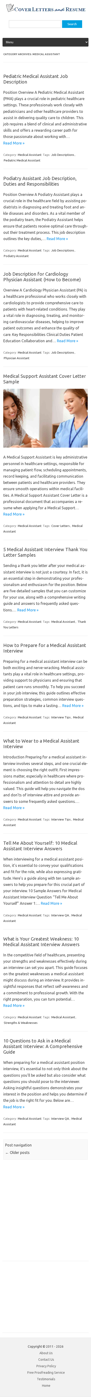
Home (46, 1385)
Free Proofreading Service (46, 1372)
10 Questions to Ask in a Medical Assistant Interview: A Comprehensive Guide (42, 1046)
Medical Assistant (30, 154)
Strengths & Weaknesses (21, 1022)
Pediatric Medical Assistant (22, 160)
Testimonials (46, 1379)
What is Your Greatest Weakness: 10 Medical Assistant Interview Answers (41, 941)
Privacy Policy (46, 1366)
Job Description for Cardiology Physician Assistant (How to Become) (42, 276)
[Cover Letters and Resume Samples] (45, 11)
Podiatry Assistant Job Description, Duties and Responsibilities (40, 181)
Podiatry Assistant (16, 256)
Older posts (17, 1152)
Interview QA (60, 915)
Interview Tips (61, 717)
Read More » (13, 143)
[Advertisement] (45, 1212)
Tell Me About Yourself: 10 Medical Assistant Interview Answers (40, 845)
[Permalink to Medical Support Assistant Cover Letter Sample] (45, 446)
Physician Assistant (16, 358)
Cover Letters (60, 525)
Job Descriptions (62, 154)
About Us (46, 1353)
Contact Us (46, 1359)
